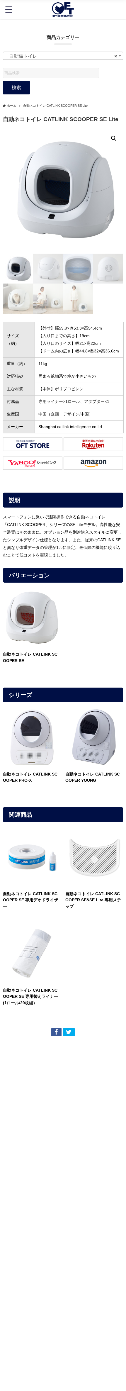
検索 (16, 87)
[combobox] (63, 56)
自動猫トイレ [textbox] (61, 56)
